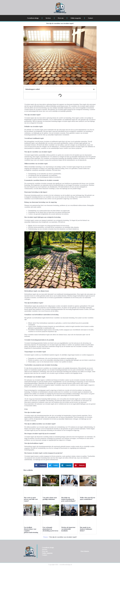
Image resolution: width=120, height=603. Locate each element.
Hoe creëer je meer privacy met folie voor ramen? (31, 499)
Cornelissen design (33, 18)
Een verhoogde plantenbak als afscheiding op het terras (50, 529)
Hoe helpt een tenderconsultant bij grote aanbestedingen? (68, 499)
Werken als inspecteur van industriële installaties (68, 529)
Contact (90, 18)
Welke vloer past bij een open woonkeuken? (87, 498)
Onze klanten (85, 551)
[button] (94, 89)
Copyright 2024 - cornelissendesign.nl (60, 564)
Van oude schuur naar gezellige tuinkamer (50, 498)
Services (48, 18)
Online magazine (76, 18)
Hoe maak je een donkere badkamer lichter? (86, 529)
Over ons (60, 18)
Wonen (45, 537)
